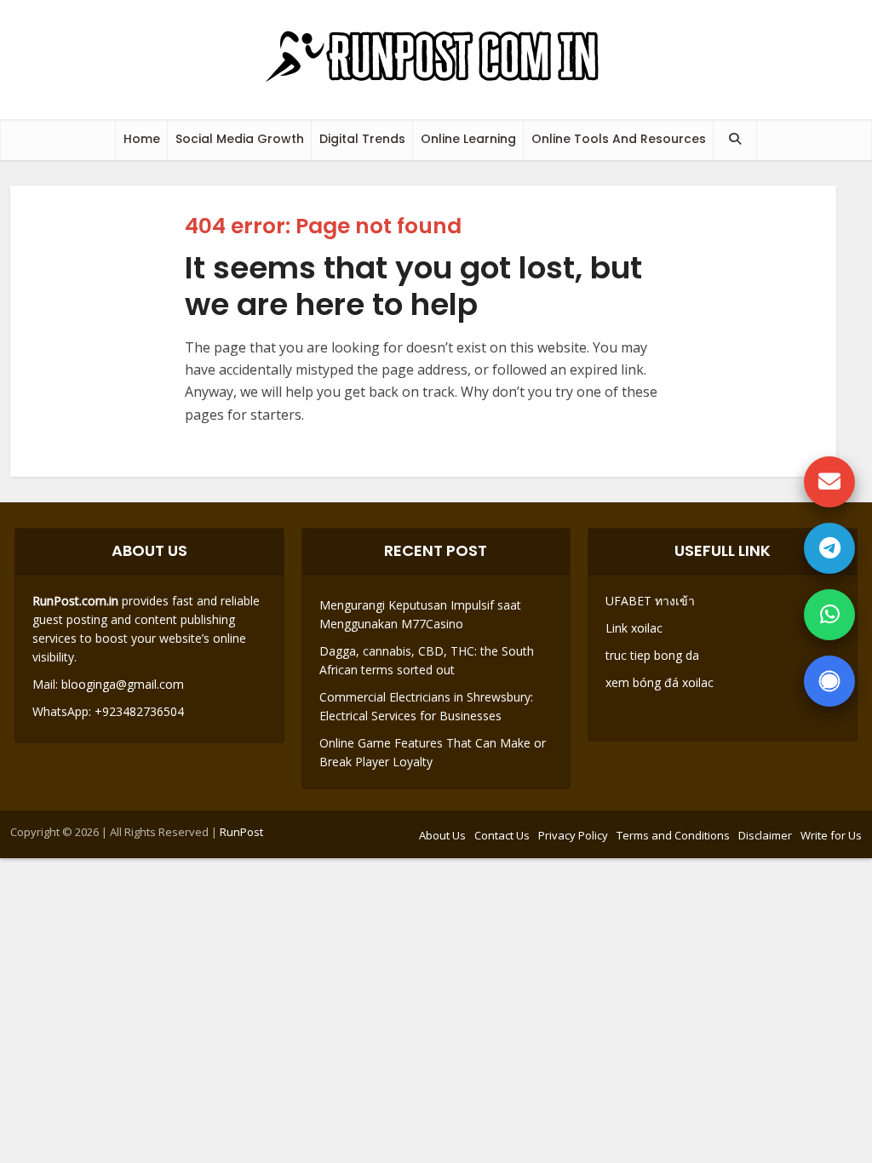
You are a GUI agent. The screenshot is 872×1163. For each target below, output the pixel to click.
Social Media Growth (239, 138)
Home (141, 138)
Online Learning (468, 138)
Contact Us (502, 835)
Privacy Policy (573, 835)
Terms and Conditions (673, 835)
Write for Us (831, 835)
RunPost (241, 831)
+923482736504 (137, 711)
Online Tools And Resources (618, 138)
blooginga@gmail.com (122, 684)
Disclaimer (765, 835)
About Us (442, 835)
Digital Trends (362, 138)
